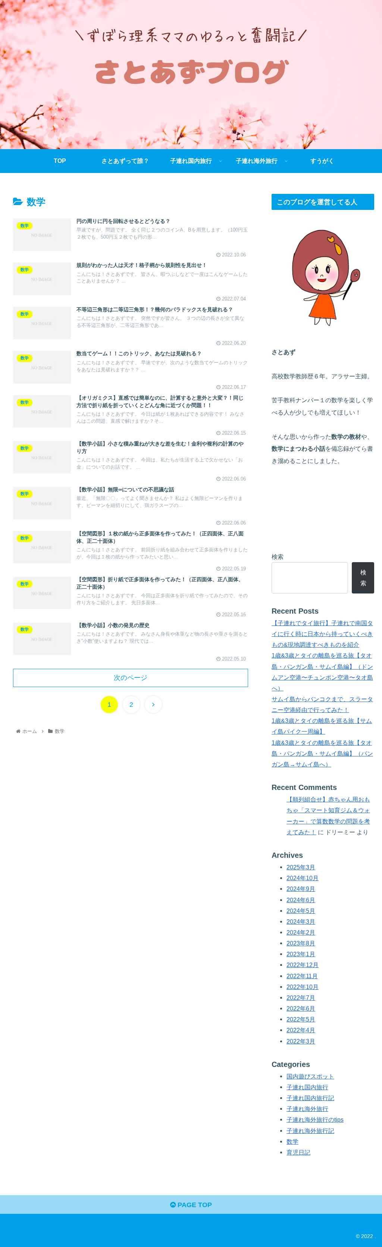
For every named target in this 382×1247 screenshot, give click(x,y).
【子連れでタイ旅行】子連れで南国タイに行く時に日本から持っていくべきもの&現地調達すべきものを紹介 (322, 634)
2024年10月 (302, 878)
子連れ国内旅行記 (310, 1098)
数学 (292, 1141)
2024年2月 (300, 932)
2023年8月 (300, 943)
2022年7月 (300, 997)
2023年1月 (300, 954)
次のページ (130, 677)
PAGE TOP (194, 1205)
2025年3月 (300, 867)
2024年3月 (300, 921)
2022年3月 (300, 1041)
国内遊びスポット (310, 1076)
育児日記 (298, 1152)
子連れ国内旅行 (307, 1087)
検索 (278, 556)
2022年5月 (300, 1019)
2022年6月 (300, 1008)
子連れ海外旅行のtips (315, 1119)
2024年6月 (300, 900)
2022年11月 (302, 976)
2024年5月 (300, 910)
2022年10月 (302, 986)
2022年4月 (300, 1030)
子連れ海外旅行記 (310, 1130)
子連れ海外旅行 (307, 1108)
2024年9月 (300, 888)
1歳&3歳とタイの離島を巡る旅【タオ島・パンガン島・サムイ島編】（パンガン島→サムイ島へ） (322, 753)
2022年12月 (302, 964)
